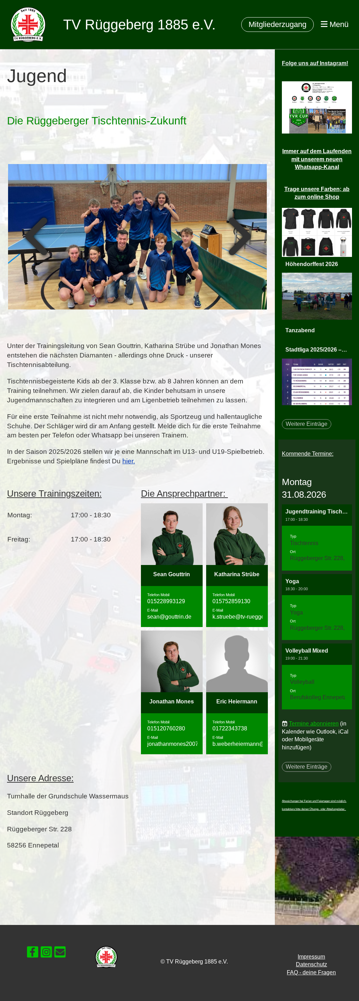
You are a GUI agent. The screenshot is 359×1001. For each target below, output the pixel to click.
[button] (317, 537)
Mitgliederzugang (277, 24)
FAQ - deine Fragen (311, 972)
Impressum (311, 957)
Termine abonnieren (314, 724)
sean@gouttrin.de (169, 617)
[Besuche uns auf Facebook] (32, 953)
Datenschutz (311, 964)
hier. (128, 461)
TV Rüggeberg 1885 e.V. (139, 24)
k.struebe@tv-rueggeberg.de (247, 617)
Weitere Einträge (306, 424)
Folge (315, 63)
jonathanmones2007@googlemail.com (195, 744)
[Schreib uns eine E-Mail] (60, 953)
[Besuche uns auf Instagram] (46, 953)
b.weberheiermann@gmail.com (251, 744)
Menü (337, 24)
